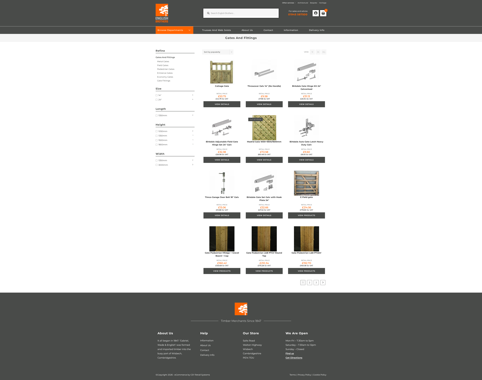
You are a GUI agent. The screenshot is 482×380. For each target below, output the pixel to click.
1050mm (162, 131)
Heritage (322, 3)
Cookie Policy (319, 375)
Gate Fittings (163, 80)
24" (160, 99)
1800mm (162, 144)
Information (207, 340)
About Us (205, 345)
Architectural (303, 3)
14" (159, 95)
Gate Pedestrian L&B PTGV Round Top (264, 254)
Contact (204, 350)
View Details (222, 104)
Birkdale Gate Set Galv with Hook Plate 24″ (264, 198)
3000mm (163, 165)
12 (312, 52)
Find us (290, 353)
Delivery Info (207, 355)
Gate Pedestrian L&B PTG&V (306, 253)
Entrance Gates (165, 73)
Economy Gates (165, 77)
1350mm (162, 115)
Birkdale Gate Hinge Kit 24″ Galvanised (306, 87)
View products (306, 215)
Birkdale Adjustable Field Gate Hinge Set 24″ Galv (222, 143)
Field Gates (162, 65)
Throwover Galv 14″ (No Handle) (264, 86)
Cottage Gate (222, 86)
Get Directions (294, 357)
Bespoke (313, 3)
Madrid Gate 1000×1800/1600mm (264, 142)
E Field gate (306, 197)
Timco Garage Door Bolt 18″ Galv (222, 197)
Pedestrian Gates (165, 69)
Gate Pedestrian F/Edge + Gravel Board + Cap (222, 254)
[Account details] (316, 13)
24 (318, 52)
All (323, 52)
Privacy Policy (304, 375)
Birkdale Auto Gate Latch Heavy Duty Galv (306, 143)
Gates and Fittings (165, 57)
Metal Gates (163, 61)
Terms (293, 375)
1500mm (162, 140)
